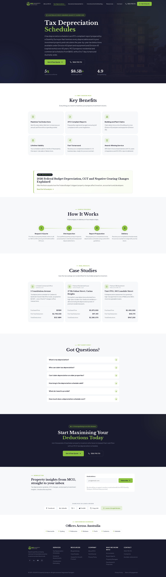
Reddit (83, 508)
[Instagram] (41, 560)
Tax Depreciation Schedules (58, 552)
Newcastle (50, 531)
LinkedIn (64, 508)
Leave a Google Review (112, 508)
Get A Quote (145, 4)
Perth (96, 531)
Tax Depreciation (58, 4)
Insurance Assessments (75, 4)
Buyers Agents (110, 556)
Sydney (62, 531)
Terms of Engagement (131, 572)
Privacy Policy (92, 557)
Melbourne (73, 531)
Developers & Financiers (110, 563)
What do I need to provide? (59, 391)
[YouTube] (37, 560)
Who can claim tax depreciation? (61, 367)
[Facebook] (29, 560)
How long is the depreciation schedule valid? (66, 383)
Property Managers (112, 559)
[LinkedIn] (33, 560)
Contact (119, 4)
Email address (91, 476)
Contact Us (127, 554)
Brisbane (85, 531)
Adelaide (117, 531)
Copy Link (95, 508)
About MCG (47, 4)
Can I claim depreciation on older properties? (66, 375)
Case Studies (75, 554)
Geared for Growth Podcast (76, 558)
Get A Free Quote (53, 62)
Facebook (51, 508)
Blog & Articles (75, 551)
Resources (109, 4)
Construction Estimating (95, 4)
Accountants (110, 553)
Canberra (106, 531)
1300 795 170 (131, 4)
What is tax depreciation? (59, 360)
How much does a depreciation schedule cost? (67, 399)
